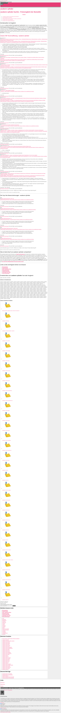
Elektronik (4, 622)
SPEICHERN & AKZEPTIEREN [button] (5, 712)
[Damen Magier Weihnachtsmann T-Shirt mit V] (9, 228)
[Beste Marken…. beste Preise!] (6, 1)
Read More (10, 690)
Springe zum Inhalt (3, 0)
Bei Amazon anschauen (4, 55)
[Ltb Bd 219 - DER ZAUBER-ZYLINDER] (7, 90)
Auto (3, 618)
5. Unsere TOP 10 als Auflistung (7, 19)
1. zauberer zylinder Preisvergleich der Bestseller (10, 16)
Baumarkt (4, 619)
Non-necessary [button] (3, 707)
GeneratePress (21, 687)
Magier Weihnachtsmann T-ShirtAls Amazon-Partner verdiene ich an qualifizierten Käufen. (16, 219)
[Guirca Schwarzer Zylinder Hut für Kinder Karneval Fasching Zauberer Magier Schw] (15, 146)
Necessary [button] (2, 702)
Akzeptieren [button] (6, 690)
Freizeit (3, 623)
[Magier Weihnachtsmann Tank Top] (7, 198)
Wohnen (3, 634)
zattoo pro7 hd (3, 603)
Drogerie (4, 621)
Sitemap (1, 686)
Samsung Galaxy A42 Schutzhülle (8, 676)
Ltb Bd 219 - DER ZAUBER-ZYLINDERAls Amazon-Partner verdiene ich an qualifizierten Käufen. (17, 91)
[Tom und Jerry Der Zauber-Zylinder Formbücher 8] (9, 124)
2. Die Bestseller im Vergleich (7, 17)
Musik (3, 627)
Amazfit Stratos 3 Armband (7, 673)
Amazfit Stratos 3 (5, 675)
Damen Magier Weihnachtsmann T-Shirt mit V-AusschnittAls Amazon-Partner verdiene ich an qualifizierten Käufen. (20, 229)
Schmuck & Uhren (5, 629)
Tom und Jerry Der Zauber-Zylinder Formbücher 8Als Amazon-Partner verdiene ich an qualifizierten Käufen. (19, 125)
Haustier (3, 626)
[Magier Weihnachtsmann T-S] (6, 218)
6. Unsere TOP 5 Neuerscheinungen (8, 20)
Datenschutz (2, 684)
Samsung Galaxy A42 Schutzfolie (8, 677)
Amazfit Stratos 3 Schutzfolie (7, 674)
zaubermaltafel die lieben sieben (6, 604)
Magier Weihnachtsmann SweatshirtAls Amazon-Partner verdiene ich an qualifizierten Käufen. (17, 239)
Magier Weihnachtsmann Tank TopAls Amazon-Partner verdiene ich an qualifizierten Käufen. (17, 199)
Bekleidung (4, 620)
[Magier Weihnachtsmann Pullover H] (7, 208)
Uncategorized (5, 633)
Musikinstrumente (5, 628)
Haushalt (4, 625)
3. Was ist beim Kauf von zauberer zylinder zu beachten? (11, 18)
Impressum (2, 682)
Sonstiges (4, 632)
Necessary (3, 703)
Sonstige (3, 630)
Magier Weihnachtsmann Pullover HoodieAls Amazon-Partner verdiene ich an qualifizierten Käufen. (18, 209)
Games (3, 624)
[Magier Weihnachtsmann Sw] (5, 238)
